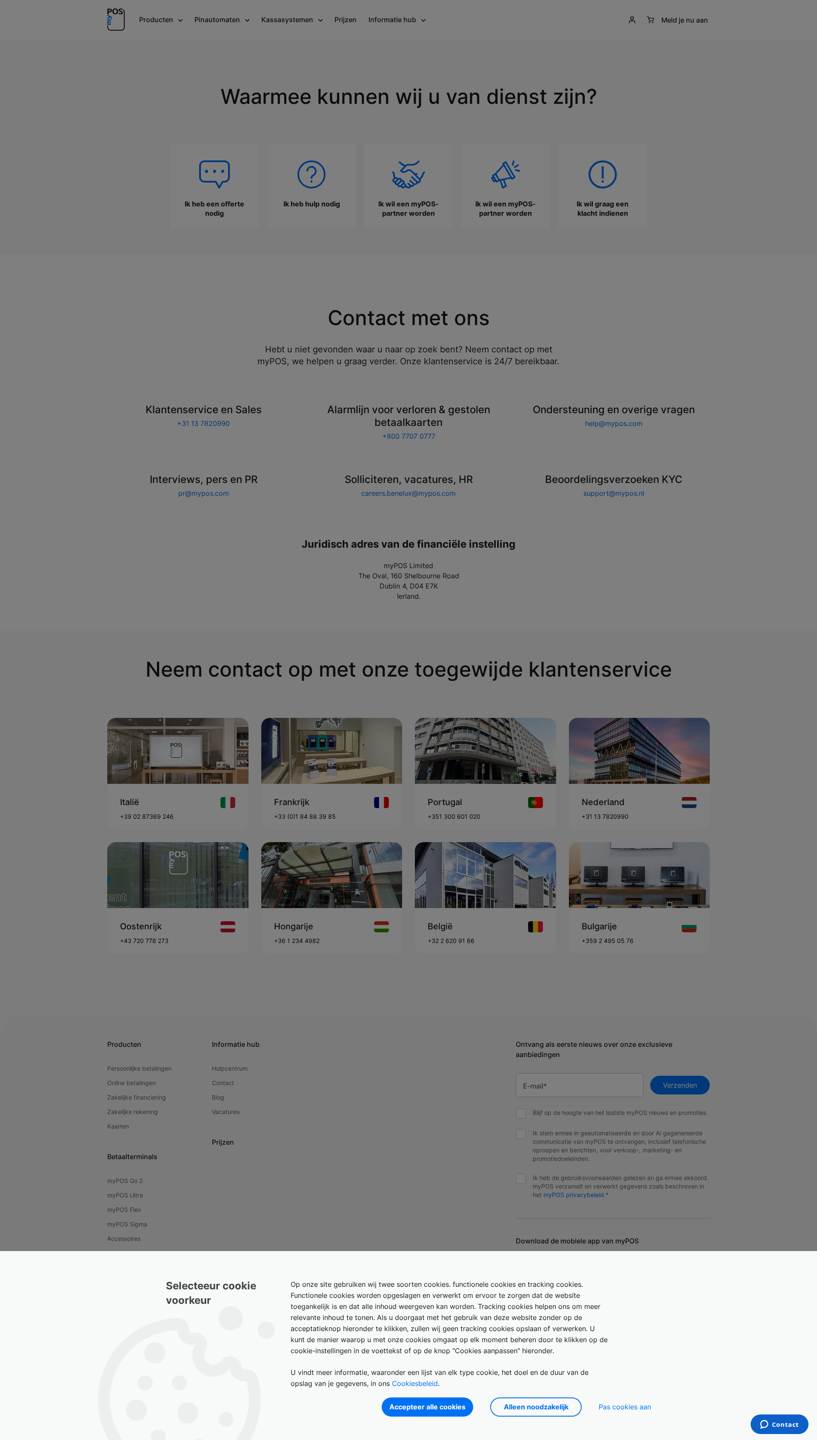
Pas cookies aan (625, 1407)
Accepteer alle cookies (427, 1407)
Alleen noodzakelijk (536, 1407)
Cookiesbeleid (415, 1383)
